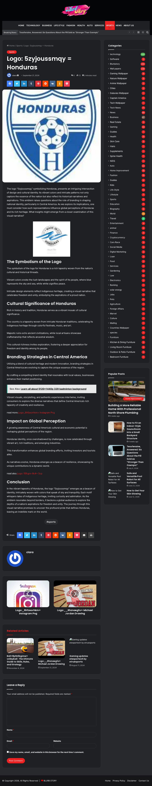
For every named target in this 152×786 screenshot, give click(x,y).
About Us (129, 25)
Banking (114, 285)
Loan (112, 256)
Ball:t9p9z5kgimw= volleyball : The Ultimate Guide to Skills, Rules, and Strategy (20, 660)
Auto (90, 25)
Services (99, 25)
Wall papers (115, 68)
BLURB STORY (50, 780)
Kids (112, 185)
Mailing (113, 323)
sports (52, 521)
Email (10, 741)
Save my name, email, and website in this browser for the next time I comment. (46, 752)
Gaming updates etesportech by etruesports (78, 659)
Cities (112, 88)
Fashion (70, 25)
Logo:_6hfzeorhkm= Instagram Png (36, 412)
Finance (114, 233)
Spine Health (116, 156)
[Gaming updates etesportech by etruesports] (82, 645)
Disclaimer (132, 780)
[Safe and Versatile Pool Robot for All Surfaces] (116, 478)
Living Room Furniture (120, 347)
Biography (115, 209)
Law (112, 275)
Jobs (112, 294)
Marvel (113, 313)
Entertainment (117, 223)
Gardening (115, 271)
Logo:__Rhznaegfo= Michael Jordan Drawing (51, 662)
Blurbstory (115, 64)
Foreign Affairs (117, 309)
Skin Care (114, 141)
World (112, 213)
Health (81, 25)
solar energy (116, 290)
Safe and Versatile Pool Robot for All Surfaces (134, 478)
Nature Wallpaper (118, 78)
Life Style (59, 25)
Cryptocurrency (117, 237)
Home (21, 25)
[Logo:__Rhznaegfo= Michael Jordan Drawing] (51, 648)
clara (14, 75)
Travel (113, 218)
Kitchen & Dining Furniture (122, 342)
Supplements (116, 151)
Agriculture (115, 304)
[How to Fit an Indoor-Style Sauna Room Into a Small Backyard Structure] (116, 427)
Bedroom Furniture (119, 357)
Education (114, 204)
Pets (112, 299)
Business (47, 25)
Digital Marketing (118, 252)
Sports (110, 25)
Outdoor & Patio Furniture (122, 352)
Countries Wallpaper (119, 328)
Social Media (116, 247)
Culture (113, 318)
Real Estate (115, 122)
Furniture (114, 337)
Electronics (115, 280)
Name (10, 730)
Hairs (112, 146)
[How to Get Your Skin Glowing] (116, 494)
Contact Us (144, 780)
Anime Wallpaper (118, 83)
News (119, 25)
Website (57, 741)
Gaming (113, 127)
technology (33, 25)
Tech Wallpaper (117, 103)
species (113, 332)
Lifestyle (114, 194)
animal (113, 228)
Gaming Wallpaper (119, 73)
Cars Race (115, 242)
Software (114, 59)
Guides (113, 131)
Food (112, 261)
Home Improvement (119, 170)
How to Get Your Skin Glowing (135, 492)
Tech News (115, 107)
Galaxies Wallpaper (119, 93)
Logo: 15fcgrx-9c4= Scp (29, 473)
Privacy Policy (119, 780)
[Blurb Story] (76, 10)
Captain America (118, 98)
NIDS (112, 161)
